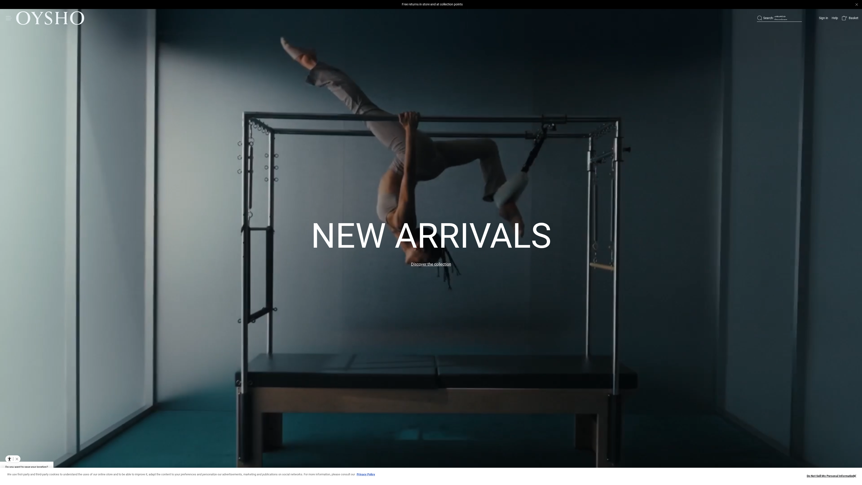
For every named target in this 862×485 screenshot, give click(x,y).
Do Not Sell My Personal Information (830, 476)
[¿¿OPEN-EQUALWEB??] (12, 459)
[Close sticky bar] (856, 4)
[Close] (855, 476)
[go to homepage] (50, 18)
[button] (850, 18)
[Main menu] (9, 18)
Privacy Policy (366, 474)
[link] (823, 18)
